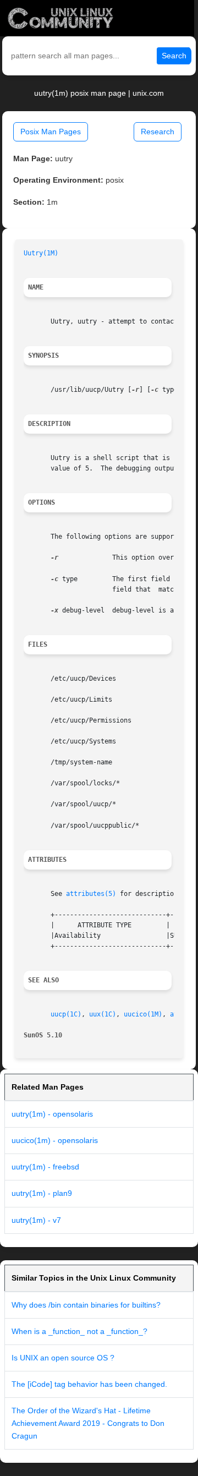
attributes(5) (91, 894)
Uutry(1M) (41, 253)
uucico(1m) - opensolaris (55, 1140)
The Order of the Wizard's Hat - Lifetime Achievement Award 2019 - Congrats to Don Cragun (88, 1423)
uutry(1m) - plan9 (42, 1193)
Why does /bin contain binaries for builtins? (86, 1304)
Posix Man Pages (50, 131)
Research (157, 131)
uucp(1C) (66, 1014)
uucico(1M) (143, 1014)
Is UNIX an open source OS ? (63, 1357)
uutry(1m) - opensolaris (52, 1113)
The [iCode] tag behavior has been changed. (89, 1384)
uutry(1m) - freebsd (45, 1166)
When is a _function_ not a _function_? (79, 1331)
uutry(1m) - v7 (36, 1220)
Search (174, 55)
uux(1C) (102, 1014)
